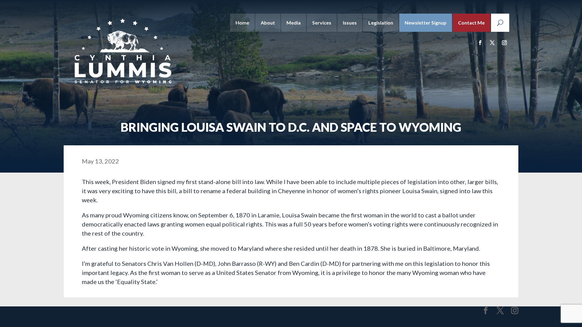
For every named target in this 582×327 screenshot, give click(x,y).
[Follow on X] (492, 43)
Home (242, 22)
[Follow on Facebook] (480, 43)
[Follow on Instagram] (504, 43)
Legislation (380, 22)
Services (321, 22)
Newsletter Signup (426, 22)
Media (293, 22)
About (268, 22)
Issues (350, 22)
